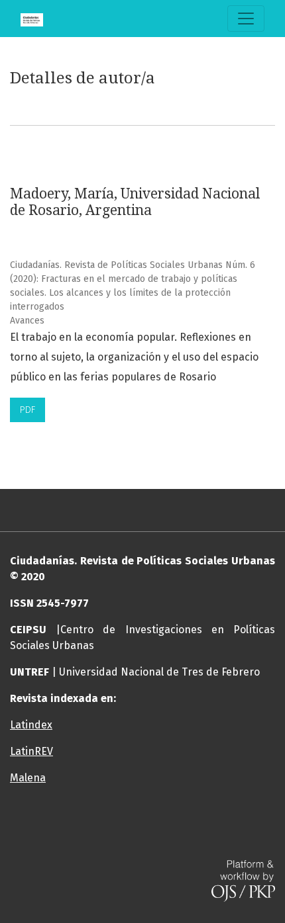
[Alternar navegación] (245, 18)
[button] (142, 831)
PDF (27, 410)
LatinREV (31, 751)
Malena (28, 777)
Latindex (31, 725)
